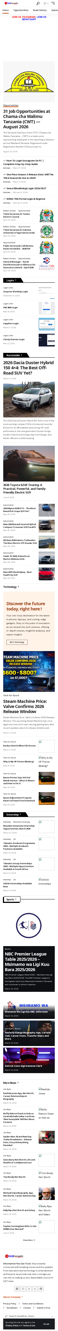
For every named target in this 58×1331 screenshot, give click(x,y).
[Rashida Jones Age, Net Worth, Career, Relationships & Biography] (47, 1093)
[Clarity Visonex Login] (47, 340)
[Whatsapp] (35, 1288)
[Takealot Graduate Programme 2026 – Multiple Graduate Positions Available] (47, 843)
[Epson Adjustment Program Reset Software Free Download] (47, 798)
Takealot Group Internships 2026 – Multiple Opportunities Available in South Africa (18, 866)
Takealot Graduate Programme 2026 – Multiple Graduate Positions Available (19, 846)
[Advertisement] (29, 39)
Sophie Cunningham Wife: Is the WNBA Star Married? (19, 1227)
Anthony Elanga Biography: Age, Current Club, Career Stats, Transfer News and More (28, 1035)
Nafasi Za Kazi (9, 211)
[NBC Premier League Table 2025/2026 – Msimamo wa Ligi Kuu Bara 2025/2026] (29, 925)
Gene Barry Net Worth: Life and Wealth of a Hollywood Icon (19, 1161)
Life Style (8, 1029)
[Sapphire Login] (47, 324)
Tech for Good (11, 695)
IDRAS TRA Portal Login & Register (25, 198)
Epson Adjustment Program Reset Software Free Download (19, 799)
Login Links (8, 288)
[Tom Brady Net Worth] (47, 1177)
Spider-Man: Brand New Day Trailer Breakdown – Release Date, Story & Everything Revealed (17, 1141)
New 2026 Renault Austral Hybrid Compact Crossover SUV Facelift (19, 526)
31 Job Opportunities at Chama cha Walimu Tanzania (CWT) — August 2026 (26, 119)
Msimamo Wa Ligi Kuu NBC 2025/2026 (26, 1011)
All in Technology (17, 642)
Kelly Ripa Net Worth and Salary (19, 1210)
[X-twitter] (29, 1288)
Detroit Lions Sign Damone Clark (23, 1065)
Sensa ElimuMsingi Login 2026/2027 (26, 188)
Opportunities (10, 105)
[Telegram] (17, 1288)
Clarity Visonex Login (14, 339)
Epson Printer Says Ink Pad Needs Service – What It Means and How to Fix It (18, 780)
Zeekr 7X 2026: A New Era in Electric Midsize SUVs (16, 557)
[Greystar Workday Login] (47, 292)
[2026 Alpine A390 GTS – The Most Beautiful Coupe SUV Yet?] (47, 510)
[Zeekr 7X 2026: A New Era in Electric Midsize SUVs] (47, 558)
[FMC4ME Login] (47, 308)
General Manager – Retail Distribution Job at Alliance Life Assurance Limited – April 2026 (19, 264)
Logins (10, 280)
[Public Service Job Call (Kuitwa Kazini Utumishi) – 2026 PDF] (47, 247)
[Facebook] (41, 1288)
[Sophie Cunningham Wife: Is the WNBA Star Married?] (47, 1226)
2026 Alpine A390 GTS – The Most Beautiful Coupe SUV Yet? (19, 510)
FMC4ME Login (10, 307)
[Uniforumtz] (11, 3)
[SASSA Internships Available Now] (47, 884)
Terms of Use (29, 1325)
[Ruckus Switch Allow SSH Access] (47, 746)
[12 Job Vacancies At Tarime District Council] (47, 215)
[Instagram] (23, 1288)
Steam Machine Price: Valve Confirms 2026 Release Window (25, 706)
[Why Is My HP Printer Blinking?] (47, 762)
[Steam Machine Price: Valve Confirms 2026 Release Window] (29, 671)
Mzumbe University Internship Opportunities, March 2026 (19, 827)
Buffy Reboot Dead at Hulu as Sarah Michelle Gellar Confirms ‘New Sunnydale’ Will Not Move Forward (18, 1118)
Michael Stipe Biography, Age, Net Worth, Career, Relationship (19, 1194)
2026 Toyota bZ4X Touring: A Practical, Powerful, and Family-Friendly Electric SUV (24, 488)
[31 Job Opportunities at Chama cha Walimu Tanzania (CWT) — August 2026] (29, 81)
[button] (46, 1323)
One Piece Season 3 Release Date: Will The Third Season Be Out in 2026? (28, 176)
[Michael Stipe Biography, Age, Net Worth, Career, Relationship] (47, 1193)
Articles (6, 168)
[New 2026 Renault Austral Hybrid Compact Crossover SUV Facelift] (47, 526)
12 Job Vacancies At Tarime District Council (16, 215)
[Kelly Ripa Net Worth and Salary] (47, 1210)
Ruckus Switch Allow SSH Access (19, 745)
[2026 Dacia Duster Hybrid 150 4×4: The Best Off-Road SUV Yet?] (29, 399)
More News (10, 1083)
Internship (12, 814)
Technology (10, 587)
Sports (10, 899)
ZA (14, 839)
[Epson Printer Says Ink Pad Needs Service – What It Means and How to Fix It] (47, 778)
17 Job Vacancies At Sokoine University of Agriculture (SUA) (19, 231)
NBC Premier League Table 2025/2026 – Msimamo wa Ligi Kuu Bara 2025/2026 (27, 961)
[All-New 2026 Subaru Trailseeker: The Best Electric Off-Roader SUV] (47, 542)
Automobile (13, 355)
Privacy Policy (12, 1325)
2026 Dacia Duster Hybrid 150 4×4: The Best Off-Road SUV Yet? (28, 368)
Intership (7, 822)
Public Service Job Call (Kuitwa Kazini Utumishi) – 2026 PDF (18, 247)
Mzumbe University (21, 822)
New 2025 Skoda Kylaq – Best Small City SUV (17, 573)
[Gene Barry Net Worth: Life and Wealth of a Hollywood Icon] (47, 1160)
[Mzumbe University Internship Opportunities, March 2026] (47, 826)
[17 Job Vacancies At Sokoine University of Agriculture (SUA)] (47, 231)
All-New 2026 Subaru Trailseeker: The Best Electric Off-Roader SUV (20, 541)
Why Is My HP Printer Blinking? (18, 761)
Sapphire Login (11, 323)
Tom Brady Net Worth (14, 1176)
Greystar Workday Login (15, 291)
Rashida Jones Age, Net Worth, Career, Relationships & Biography (18, 1096)
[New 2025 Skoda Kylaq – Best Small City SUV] (47, 574)
